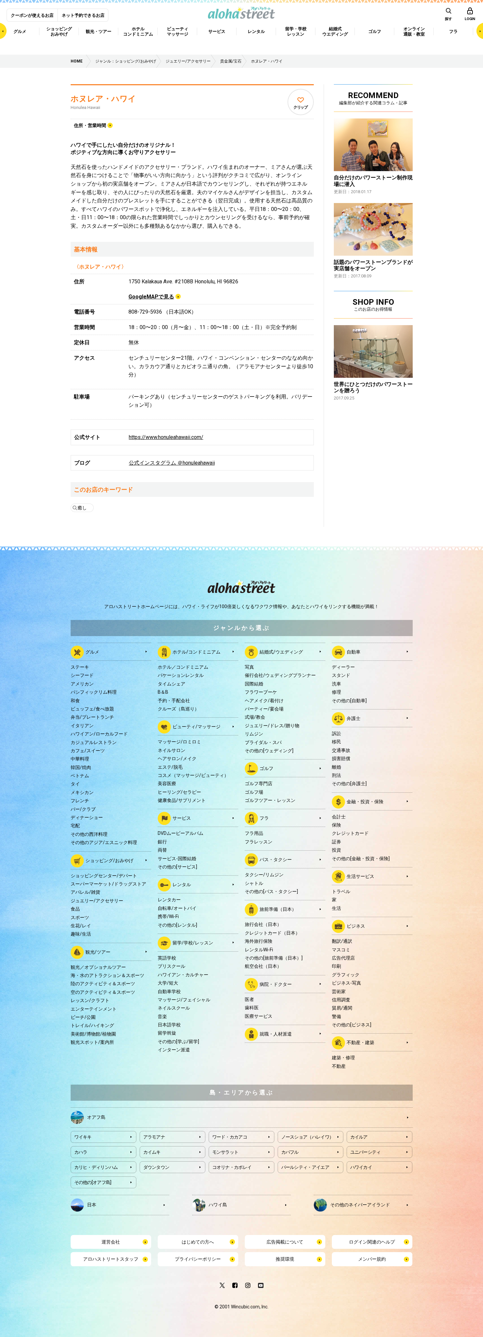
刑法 (336, 775)
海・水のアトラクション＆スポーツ (107, 975)
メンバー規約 (372, 1259)
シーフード (82, 675)
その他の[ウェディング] (269, 750)
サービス (181, 818)
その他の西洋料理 (89, 834)
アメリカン (82, 683)
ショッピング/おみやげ (109, 860)
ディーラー (343, 667)
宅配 (75, 825)
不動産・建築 (360, 1042)
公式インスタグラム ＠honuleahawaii (172, 463)
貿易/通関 (342, 1008)
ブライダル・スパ (263, 742)
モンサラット (225, 1152)
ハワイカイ (361, 1167)
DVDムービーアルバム (180, 833)
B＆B (163, 692)
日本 (91, 1204)
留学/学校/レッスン (192, 942)
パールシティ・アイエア (305, 1167)
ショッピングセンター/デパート (104, 875)
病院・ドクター (276, 984)
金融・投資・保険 (365, 801)
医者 (249, 999)
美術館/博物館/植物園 (93, 1034)
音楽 (162, 1016)
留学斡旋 (167, 1033)
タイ (75, 783)
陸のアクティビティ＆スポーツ (103, 983)
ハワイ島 (218, 1204)
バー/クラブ (83, 809)
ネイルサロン (171, 750)
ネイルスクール (174, 1008)
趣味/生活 (81, 934)
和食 (75, 700)
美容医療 (167, 783)
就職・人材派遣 (276, 1034)
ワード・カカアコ (229, 1137)
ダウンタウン (156, 1167)
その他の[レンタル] (177, 925)
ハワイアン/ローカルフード (99, 733)
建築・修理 (343, 1057)
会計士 (339, 816)
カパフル (290, 1152)
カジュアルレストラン (94, 742)
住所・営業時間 (90, 125)
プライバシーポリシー (198, 1259)
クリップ (300, 107)
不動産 (339, 1066)
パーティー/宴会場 (264, 708)
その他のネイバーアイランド (360, 1204)
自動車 (353, 652)
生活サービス (360, 876)
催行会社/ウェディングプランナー (280, 675)
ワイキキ (83, 1137)
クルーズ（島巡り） (178, 708)
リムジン (254, 733)
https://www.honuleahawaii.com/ (166, 437)
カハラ (80, 1152)
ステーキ (80, 667)
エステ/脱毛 (170, 767)
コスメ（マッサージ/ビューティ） (193, 775)
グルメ (92, 652)
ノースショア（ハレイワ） (307, 1137)
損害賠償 (341, 758)
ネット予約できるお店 (83, 15)
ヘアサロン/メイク (177, 758)
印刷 (336, 966)
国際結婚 (254, 683)
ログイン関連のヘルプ (372, 1242)
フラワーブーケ (261, 692)
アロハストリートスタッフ (110, 1259)
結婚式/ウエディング (281, 652)
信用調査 (341, 999)
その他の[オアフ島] (92, 1182)
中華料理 (80, 758)
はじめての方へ (198, 1242)
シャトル (254, 883)
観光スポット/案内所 (92, 1042)
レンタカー (169, 899)
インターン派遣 (174, 1049)
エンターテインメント (94, 1009)
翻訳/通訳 (342, 941)
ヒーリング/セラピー (179, 792)
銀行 (162, 841)
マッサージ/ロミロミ (179, 741)
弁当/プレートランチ (92, 717)
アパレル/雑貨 (85, 892)
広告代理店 (343, 958)
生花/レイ (81, 925)
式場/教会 (255, 717)
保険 (336, 825)
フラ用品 (254, 833)
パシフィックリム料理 (94, 692)
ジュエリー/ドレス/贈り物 (272, 725)
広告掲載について (284, 1242)
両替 (162, 850)
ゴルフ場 (254, 792)
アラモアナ (154, 1137)
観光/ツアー (97, 951)
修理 (336, 692)
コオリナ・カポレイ (232, 1167)
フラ (264, 818)
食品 (75, 909)
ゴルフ (266, 768)
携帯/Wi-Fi (168, 916)
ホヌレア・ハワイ (103, 98)
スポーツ (80, 917)
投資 (336, 850)
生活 (336, 908)
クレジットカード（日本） (272, 933)
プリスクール (171, 966)
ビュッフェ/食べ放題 (92, 708)
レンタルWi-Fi (259, 949)
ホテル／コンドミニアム (183, 667)
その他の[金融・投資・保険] (361, 858)
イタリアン (82, 725)
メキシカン (82, 792)
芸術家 (339, 991)
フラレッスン (258, 841)
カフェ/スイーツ (88, 750)
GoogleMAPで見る (151, 297)
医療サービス (258, 1016)
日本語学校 (169, 1024)
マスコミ (341, 949)
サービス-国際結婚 (177, 858)
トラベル (341, 891)
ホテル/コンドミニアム (196, 652)
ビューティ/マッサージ (196, 726)
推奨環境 (285, 1259)
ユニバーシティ (365, 1152)
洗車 (336, 683)
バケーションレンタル (181, 675)
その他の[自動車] (349, 700)
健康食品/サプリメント (182, 800)
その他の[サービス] (177, 866)
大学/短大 (168, 983)
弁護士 (353, 718)
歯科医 (252, 1007)
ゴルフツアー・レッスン (270, 800)
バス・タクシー (276, 859)
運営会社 (111, 1242)
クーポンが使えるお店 (32, 15)
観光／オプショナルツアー (98, 967)
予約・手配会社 (174, 700)
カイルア (359, 1137)
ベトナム (80, 775)
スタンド (341, 675)
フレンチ (80, 800)
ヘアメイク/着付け (264, 700)
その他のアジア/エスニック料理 (104, 842)
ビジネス (356, 926)
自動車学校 (169, 991)
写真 (249, 667)
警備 (336, 1016)
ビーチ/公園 (83, 1017)
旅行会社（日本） (263, 924)
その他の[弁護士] (349, 783)
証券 (336, 841)
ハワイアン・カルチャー (183, 974)
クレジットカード (350, 833)
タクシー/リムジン (264, 874)
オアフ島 (96, 1117)
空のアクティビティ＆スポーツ (103, 992)
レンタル (181, 884)
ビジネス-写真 (346, 983)
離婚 (336, 767)
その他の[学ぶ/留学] (178, 1041)
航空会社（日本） (263, 966)
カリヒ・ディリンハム (96, 1167)
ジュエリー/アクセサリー (97, 900)
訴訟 (336, 733)
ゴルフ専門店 (258, 783)
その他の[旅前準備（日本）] (274, 958)
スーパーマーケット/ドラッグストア (108, 884)
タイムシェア (171, 683)
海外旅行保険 (258, 941)
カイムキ (152, 1152)
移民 (336, 741)
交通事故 (341, 750)
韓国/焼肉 (81, 767)
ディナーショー (87, 817)
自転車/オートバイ (177, 908)
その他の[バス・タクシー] (271, 891)
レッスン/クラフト (90, 1000)
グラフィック (345, 974)
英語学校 (167, 958)
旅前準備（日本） (278, 909)
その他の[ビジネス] (351, 1024)
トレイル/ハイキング (92, 1025)
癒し (82, 507)
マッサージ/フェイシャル (184, 999)
